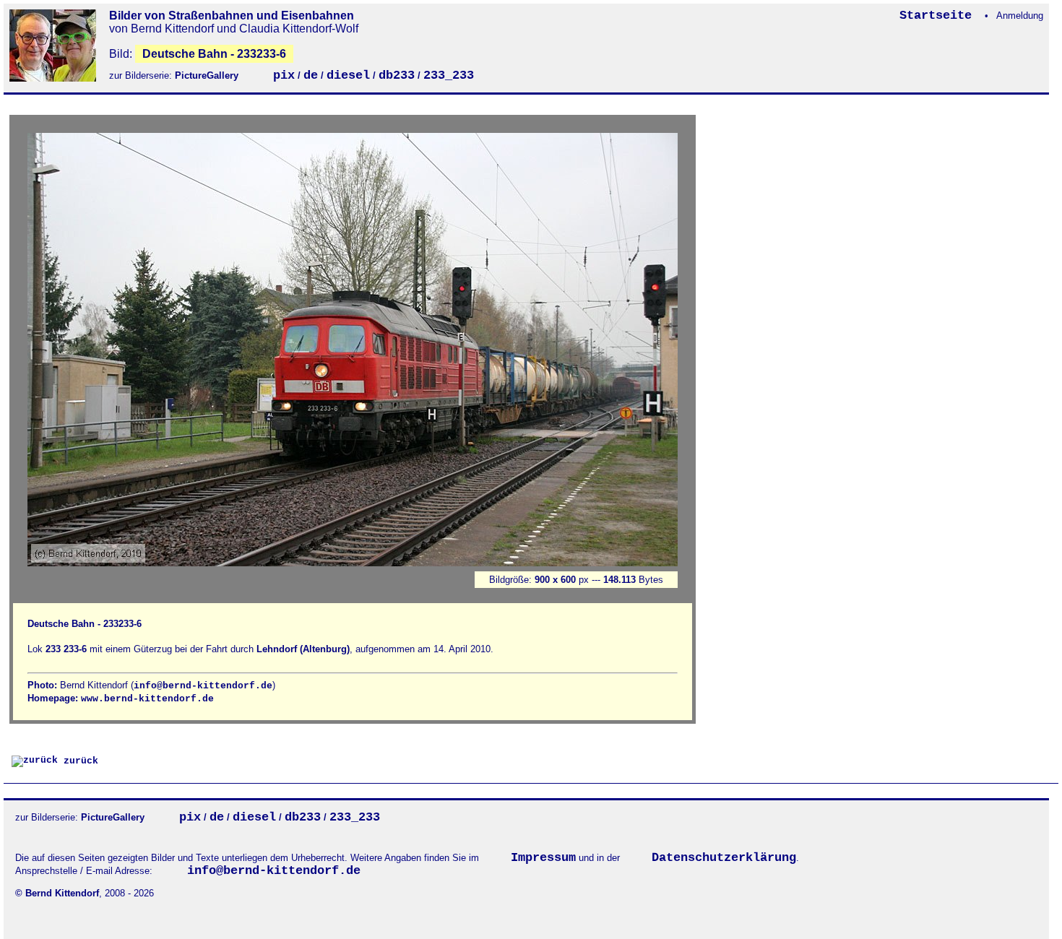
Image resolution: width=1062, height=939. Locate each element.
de (310, 75)
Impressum (543, 858)
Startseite (939, 15)
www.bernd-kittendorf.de (147, 698)
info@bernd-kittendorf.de (203, 685)
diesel (348, 75)
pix (284, 75)
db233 (397, 75)
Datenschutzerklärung (724, 858)
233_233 (448, 75)
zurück (78, 761)
